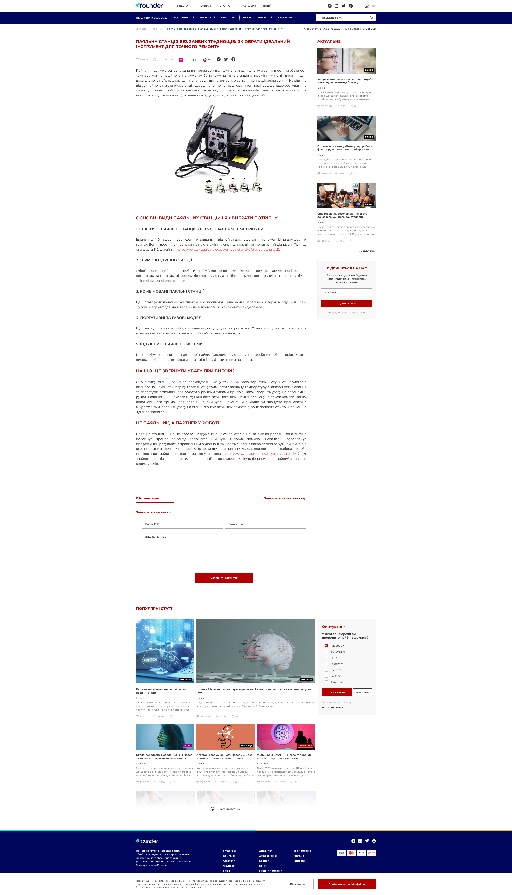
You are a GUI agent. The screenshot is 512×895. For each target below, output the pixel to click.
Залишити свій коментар (285, 498)
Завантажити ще (230, 808)
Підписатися (347, 303)
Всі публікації (184, 17)
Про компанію (302, 850)
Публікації (229, 850)
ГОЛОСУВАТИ (337, 692)
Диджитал (265, 850)
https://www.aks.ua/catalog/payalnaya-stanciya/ (261, 454)
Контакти (299, 860)
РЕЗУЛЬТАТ (362, 692)
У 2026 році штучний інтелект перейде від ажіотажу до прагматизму (284, 756)
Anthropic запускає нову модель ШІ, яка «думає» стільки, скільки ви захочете (224, 756)
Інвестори (184, 5)
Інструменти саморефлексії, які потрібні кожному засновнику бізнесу (345, 80)
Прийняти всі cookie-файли (347, 884)
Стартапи (227, 5)
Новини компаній (270, 870)
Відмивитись (298, 884)
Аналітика (228, 17)
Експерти (285, 17)
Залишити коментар (224, 577)
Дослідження (268, 855)
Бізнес (247, 17)
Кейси (263, 865)
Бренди (264, 860)
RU (374, 5)
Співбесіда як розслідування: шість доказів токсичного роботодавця (342, 215)
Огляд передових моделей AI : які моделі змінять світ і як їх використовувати (164, 756)
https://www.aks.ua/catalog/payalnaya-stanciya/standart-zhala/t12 (228, 249)
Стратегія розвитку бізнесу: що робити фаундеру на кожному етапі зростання (344, 148)
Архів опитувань (332, 707)
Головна (141, 28)
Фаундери (248, 5)
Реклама (298, 855)
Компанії (205, 5)
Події (267, 5)
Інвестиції (207, 17)
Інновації (265, 17)
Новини (157, 28)
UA (367, 5)
